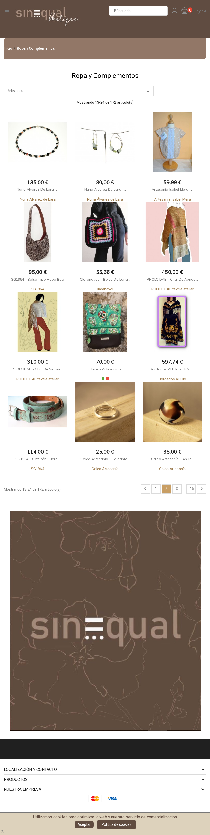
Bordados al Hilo (172, 379)
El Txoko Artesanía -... (105, 369)
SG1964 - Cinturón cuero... (37, 459)
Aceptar (84, 824)
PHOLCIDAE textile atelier (172, 289)
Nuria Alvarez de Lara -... (37, 189)
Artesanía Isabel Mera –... (172, 189)
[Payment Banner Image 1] (96, 798)
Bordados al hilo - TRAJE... (172, 369)
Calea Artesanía (105, 469)
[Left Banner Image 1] (105, 620)
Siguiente (201, 488)
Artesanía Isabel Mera (172, 199)
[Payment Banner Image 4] (114, 798)
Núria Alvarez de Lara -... (105, 189)
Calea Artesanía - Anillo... (172, 459)
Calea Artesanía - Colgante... (105, 459)
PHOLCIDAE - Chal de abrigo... (172, 279)
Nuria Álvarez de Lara (38, 199)
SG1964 (37, 289)
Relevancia (79, 91)
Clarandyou (105, 289)
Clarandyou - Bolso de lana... (105, 279)
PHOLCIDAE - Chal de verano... (38, 369)
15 (192, 489)
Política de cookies (116, 824)
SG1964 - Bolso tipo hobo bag (37, 279)
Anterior (145, 488)
